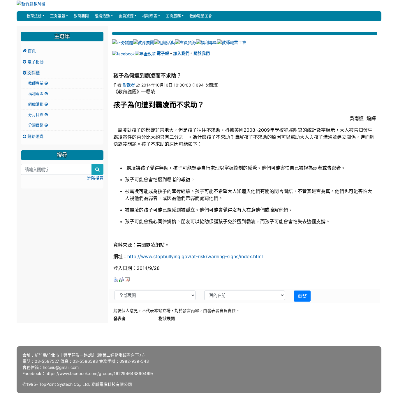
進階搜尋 (95, 177)
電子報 (163, 53)
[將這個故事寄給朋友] (121, 279)
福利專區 (36, 93)
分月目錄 (36, 114)
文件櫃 (33, 72)
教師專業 (36, 83)
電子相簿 (35, 61)
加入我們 (181, 53)
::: (22, 16)
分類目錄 (36, 125)
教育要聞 (81, 16)
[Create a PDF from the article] (127, 279)
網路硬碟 (35, 136)
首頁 (31, 50)
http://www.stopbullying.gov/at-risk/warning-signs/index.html (195, 256)
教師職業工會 (200, 16)
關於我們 (201, 53)
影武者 (129, 84)
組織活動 (36, 104)
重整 (302, 296)
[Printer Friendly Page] (115, 279)
